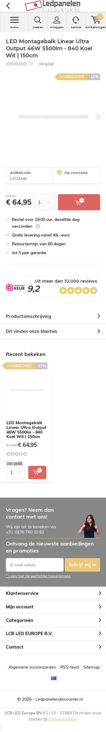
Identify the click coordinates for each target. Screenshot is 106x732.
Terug (8, 6)
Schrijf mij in (82, 565)
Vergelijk (46, 63)
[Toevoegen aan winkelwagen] (37, 472)
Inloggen (57, 27)
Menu (14, 27)
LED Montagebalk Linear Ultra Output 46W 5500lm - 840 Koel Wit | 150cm (26, 429)
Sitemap (91, 667)
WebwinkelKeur (62, 719)
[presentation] (94, 116)
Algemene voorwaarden (32, 667)
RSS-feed (69, 667)
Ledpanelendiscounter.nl (59, 699)
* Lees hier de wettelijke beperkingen (38, 576)
